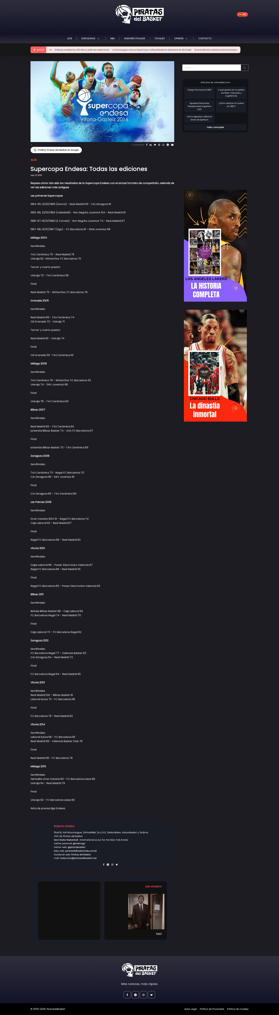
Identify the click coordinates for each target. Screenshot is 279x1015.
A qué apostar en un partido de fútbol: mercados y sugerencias (231, 93)
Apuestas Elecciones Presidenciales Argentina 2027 (199, 106)
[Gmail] (159, 144)
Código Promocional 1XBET (199, 90)
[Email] (172, 144)
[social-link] (127, 994)
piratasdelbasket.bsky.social (81, 850)
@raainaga (79, 843)
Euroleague (89, 38)
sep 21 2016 (36, 175)
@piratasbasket (76, 847)
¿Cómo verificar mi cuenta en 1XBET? (231, 105)
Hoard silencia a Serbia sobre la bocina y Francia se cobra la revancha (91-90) (200, 49)
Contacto (205, 38)
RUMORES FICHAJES (134, 38)
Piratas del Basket (81, 854)
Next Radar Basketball (66, 840)
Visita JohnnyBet (215, 127)
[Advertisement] (209, 157)
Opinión (179, 38)
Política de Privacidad (212, 1009)
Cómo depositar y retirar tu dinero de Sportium (199, 118)
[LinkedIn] (151, 144)
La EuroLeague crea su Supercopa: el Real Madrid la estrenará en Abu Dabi (116, 49)
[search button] (244, 68)
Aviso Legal (190, 1009)
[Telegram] (168, 144)
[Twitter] (155, 144)
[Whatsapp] (163, 144)
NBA (112, 38)
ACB (69, 38)
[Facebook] (146, 144)
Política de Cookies (237, 1009)
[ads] (215, 246)
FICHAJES (160, 38)
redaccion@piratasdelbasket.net (78, 858)
